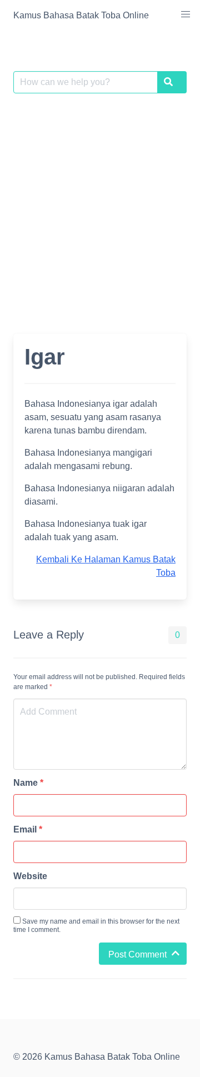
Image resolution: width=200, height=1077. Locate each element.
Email (27, 829)
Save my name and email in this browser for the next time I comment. (96, 926)
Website (30, 876)
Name (28, 782)
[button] (185, 14)
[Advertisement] (100, 207)
